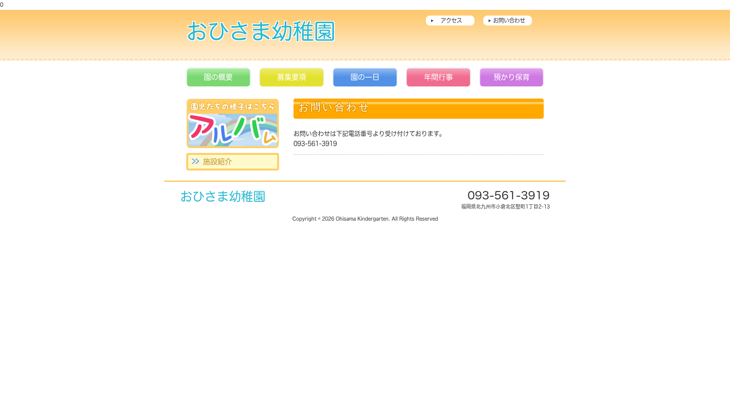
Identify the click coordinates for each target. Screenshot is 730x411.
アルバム (232, 123)
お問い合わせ (509, 20)
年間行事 (438, 77)
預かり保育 (512, 77)
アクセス (451, 20)
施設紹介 (217, 161)
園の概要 (218, 77)
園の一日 (365, 77)
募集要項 (291, 77)
